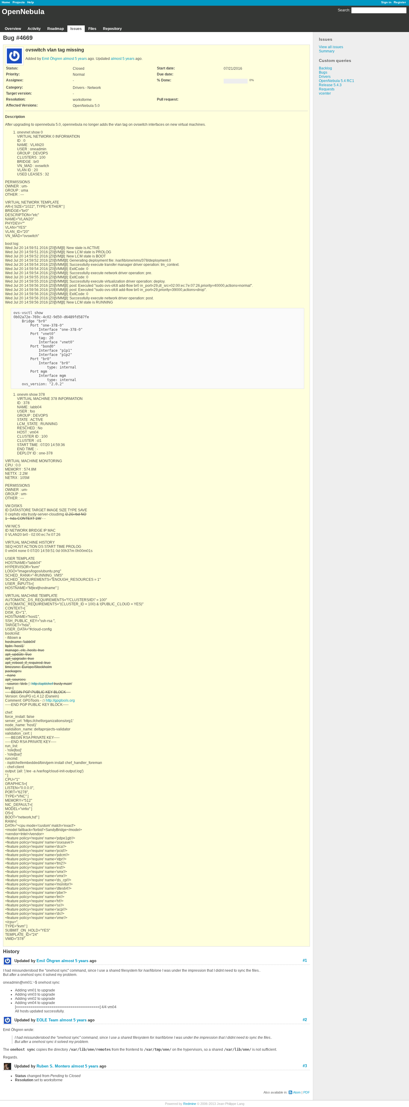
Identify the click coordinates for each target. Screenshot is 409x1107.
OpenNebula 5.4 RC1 (336, 81)
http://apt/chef (42, 684)
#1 (305, 960)
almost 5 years (75, 59)
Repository (112, 29)
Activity (34, 29)
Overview (13, 29)
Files (92, 29)
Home (6, 2)
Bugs (323, 72)
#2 (305, 1019)
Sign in (386, 2)
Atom (297, 1092)
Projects (19, 2)
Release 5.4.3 (330, 85)
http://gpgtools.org (60, 700)
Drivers (325, 77)
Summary (326, 51)
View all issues (331, 47)
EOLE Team (47, 1020)
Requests (326, 89)
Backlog (325, 68)
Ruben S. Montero (53, 1066)
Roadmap (55, 29)
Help (30, 2)
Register (400, 2)
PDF (306, 1092)
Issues (76, 29)
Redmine (189, 1104)
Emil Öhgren (52, 59)
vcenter (325, 93)
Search (343, 10)
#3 (305, 1066)
